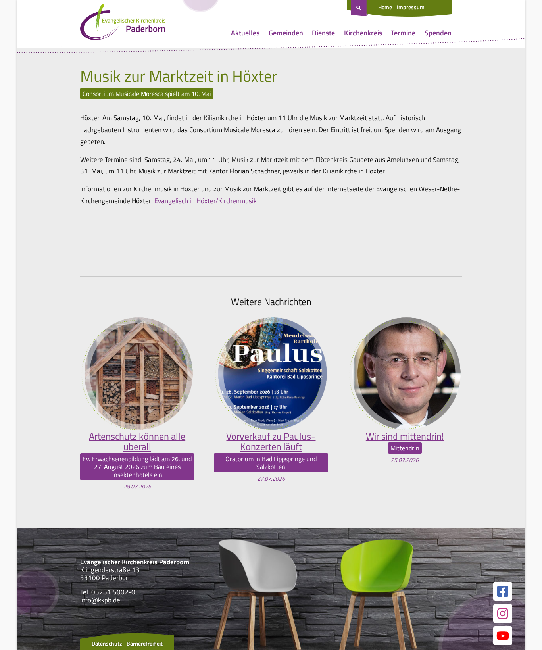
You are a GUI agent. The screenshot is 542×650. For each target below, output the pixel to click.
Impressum (411, 7)
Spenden (438, 32)
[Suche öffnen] (359, 8)
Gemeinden (286, 32)
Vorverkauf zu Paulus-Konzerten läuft (270, 441)
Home (385, 7)
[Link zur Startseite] (122, 24)
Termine (403, 32)
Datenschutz (107, 643)
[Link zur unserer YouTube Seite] (502, 635)
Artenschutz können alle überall (137, 441)
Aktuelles (245, 32)
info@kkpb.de (100, 600)
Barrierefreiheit (145, 643)
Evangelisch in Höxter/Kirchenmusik (205, 201)
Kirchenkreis (363, 32)
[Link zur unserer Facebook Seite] (502, 591)
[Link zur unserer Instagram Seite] (502, 613)
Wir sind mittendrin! (405, 436)
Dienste (323, 32)
